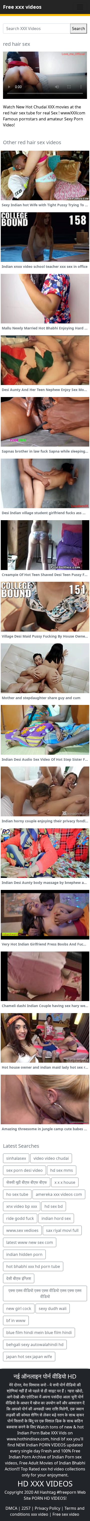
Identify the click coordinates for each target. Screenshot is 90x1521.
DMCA (11, 1508)
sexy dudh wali (52, 1308)
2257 (26, 1508)
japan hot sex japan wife (29, 1356)
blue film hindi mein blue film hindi (39, 1332)
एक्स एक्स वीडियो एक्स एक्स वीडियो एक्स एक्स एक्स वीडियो (45, 1293)
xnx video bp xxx (21, 1206)
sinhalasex (16, 1158)
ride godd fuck (20, 1218)
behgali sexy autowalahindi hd (35, 1344)
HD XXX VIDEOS (45, 1483)
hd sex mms (61, 1170)
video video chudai (51, 1158)
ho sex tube (17, 1194)
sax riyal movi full (62, 1230)
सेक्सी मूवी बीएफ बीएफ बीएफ (26, 1182)
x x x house (64, 1182)
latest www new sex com (29, 1242)
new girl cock (18, 1308)
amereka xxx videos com (59, 1194)
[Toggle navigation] (80, 7)
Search (78, 28)
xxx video (39, 1514)
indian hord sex (56, 1218)
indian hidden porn (24, 1254)
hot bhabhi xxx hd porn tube (33, 1266)
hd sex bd (53, 1206)
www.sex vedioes (22, 1230)
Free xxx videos (22, 7)
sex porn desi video (24, 1170)
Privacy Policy (47, 1508)
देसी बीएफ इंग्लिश (18, 1278)
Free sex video (65, 1514)
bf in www (16, 1320)
